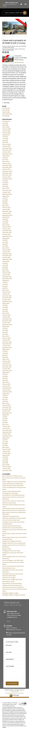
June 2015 (5, 330)
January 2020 (6, 229)
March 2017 (5, 290)
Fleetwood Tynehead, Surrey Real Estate (14, 518)
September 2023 (7, 171)
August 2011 (5, 415)
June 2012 (5, 397)
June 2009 (5, 459)
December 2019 (6, 231)
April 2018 (5, 269)
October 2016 (6, 300)
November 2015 (6, 321)
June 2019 (5, 242)
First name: (9, 645)
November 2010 (6, 432)
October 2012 (6, 390)
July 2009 (5, 457)
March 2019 (5, 248)
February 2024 (6, 163)
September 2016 (7, 302)
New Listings (5, 110)
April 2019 (5, 246)
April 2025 (5, 142)
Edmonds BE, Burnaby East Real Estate (13, 508)
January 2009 (6, 468)
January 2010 (6, 451)
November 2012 (6, 388)
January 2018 (6, 275)
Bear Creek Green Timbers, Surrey (12, 476)
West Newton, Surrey (8, 581)
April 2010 (5, 445)
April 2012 (5, 401)
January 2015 (6, 340)
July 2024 (5, 158)
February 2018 (6, 273)
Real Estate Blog (7, 114)
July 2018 (4, 263)
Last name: (9, 652)
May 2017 (5, 286)
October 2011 (6, 411)
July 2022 (5, 181)
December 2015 (7, 319)
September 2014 (7, 348)
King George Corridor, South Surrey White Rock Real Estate (13, 49)
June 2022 (5, 183)
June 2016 (5, 307)
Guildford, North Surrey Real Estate (12, 528)
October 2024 (6, 152)
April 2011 (4, 422)
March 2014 (5, 359)
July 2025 (5, 136)
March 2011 (5, 424)
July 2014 (5, 351)
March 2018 (5, 271)
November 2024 (7, 150)
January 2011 (6, 428)
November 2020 (7, 211)
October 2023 (6, 169)
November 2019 (6, 232)
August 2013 (5, 373)
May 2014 (5, 355)
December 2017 (7, 277)
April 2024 (5, 160)
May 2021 (5, 202)
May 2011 (4, 420)
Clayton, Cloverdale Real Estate (11, 491)
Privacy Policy (14, 691)
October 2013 (6, 369)
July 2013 (4, 374)
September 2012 (7, 392)
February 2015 (6, 338)
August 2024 (6, 156)
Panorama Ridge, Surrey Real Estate (12, 560)
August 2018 (5, 261)
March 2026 (5, 127)
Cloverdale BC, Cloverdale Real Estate (13, 495)
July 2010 (4, 440)
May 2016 (5, 309)
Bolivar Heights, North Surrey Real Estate (14, 482)
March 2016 (5, 313)
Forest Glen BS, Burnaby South (11, 520)
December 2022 (7, 173)
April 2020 (5, 223)
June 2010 (5, 442)
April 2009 (5, 463)
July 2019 (4, 240)
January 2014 (6, 363)
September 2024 (7, 154)
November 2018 (6, 255)
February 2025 (6, 144)
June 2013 (5, 376)
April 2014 (5, 357)
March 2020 (5, 225)
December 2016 (7, 296)
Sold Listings (5, 116)
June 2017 (5, 284)
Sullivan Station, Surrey (8, 568)
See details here (19, 62)
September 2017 (7, 278)
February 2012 (6, 405)
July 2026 (5, 123)
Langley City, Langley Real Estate (11, 541)
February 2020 (6, 227)
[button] (7, 621)
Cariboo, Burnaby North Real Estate (12, 484)
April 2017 (5, 288)
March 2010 (5, 447)
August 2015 (5, 326)
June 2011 (5, 419)
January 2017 (6, 294)
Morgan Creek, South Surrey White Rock (14, 543)
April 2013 (5, 380)
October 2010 (6, 434)
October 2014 (6, 346)
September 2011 (7, 413)
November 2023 (7, 167)
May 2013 (5, 378)
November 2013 (6, 367)
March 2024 (5, 161)
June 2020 (5, 221)
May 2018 (5, 267)
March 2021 (5, 206)
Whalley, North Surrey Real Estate (12, 585)
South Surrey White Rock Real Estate (13, 566)
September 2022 (7, 179)
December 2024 (7, 148)
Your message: (10, 666)
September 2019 (7, 236)
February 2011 (6, 426)
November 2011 (6, 409)
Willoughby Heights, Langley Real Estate (13, 595)
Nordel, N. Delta (6, 549)
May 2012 (5, 399)
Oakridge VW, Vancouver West (11, 551)
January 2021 (6, 209)
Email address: (10, 659)
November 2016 (6, 298)
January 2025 (6, 146)
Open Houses (6, 112)
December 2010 (7, 430)
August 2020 (5, 217)
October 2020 (6, 213)
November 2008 (7, 470)
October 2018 (6, 257)
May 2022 (5, 184)
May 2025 (5, 140)
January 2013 (6, 386)
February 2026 (6, 129)
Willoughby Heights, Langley (10, 593)
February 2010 (6, 449)
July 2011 (4, 417)
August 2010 (5, 438)
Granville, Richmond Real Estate (11, 526)
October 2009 (6, 453)
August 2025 (5, 135)
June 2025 (5, 138)
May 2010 (5, 444)
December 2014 (7, 342)
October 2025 (6, 133)
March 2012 (5, 403)
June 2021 (5, 200)
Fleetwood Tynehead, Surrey (10, 516)
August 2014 (5, 349)
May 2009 (5, 461)
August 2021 (5, 196)
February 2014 (6, 361)
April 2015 (5, 334)
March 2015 (5, 336)
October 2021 (6, 192)
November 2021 (6, 190)
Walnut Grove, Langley (8, 578)
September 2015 (7, 325)
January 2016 (6, 317)
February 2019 (6, 250)
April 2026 (5, 125)
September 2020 (7, 215)
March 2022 (5, 188)
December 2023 (7, 165)
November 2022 (7, 175)
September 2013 (7, 371)
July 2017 (4, 282)
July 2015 (4, 328)
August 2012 (5, 394)
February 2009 (6, 467)
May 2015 (5, 332)
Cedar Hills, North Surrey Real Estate (12, 485)
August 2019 (5, 238)
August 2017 (5, 280)
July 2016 (4, 305)
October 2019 (6, 234)
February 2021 (6, 207)
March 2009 (5, 465)
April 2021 (5, 204)
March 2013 (5, 382)
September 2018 (7, 259)
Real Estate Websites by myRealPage (14, 693)
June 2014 (5, 353)
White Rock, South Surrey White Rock (13, 587)
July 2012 (4, 396)
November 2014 (6, 344)
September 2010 (7, 436)
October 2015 (6, 323)
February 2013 (6, 384)
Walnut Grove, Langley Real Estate (12, 579)
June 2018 (5, 265)
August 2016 (5, 303)
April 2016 (5, 311)
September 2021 (7, 194)
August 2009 (5, 455)
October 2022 (6, 177)
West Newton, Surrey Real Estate (11, 583)
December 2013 (6, 365)
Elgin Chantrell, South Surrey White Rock (14, 510)
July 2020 (5, 219)
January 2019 (6, 252)
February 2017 (6, 292)
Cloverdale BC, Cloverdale (10, 493)
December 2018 (7, 254)
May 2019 (5, 244)
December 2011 (6, 407)
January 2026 (6, 131)
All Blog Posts (6, 108)
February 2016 (6, 315)
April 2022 (5, 186)
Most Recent (6, 121)
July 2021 (4, 198)
